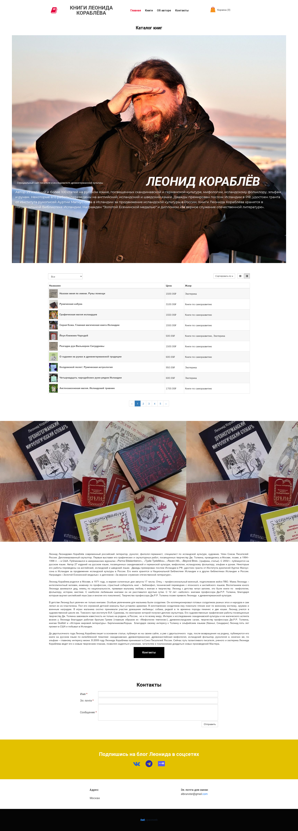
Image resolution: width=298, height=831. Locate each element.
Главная (135, 10)
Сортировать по (223, 275)
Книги (149, 10)
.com (205, 794)
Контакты (182, 10)
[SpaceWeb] (149, 820)
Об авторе (164, 10)
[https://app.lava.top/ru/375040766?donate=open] (161, 763)
